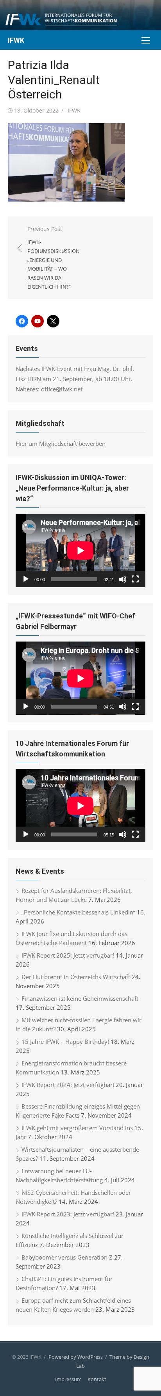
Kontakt (97, 1379)
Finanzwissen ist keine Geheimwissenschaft (79, 998)
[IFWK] (80, 15)
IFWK (16, 40)
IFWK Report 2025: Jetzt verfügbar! (67, 955)
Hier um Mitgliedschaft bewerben (61, 443)
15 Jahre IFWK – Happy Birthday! (65, 1041)
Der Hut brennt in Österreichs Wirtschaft (75, 977)
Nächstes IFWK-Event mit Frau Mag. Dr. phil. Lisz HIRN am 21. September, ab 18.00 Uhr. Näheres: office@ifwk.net (75, 379)
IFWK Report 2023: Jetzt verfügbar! (67, 1214)
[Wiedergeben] (26, 579)
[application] (80, 550)
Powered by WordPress (75, 1356)
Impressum (68, 1379)
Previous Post (53, 257)
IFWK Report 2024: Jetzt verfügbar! (67, 1085)
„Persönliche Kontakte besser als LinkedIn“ (78, 912)
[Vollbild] (135, 579)
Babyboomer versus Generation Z (67, 1257)
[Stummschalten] (123, 579)
